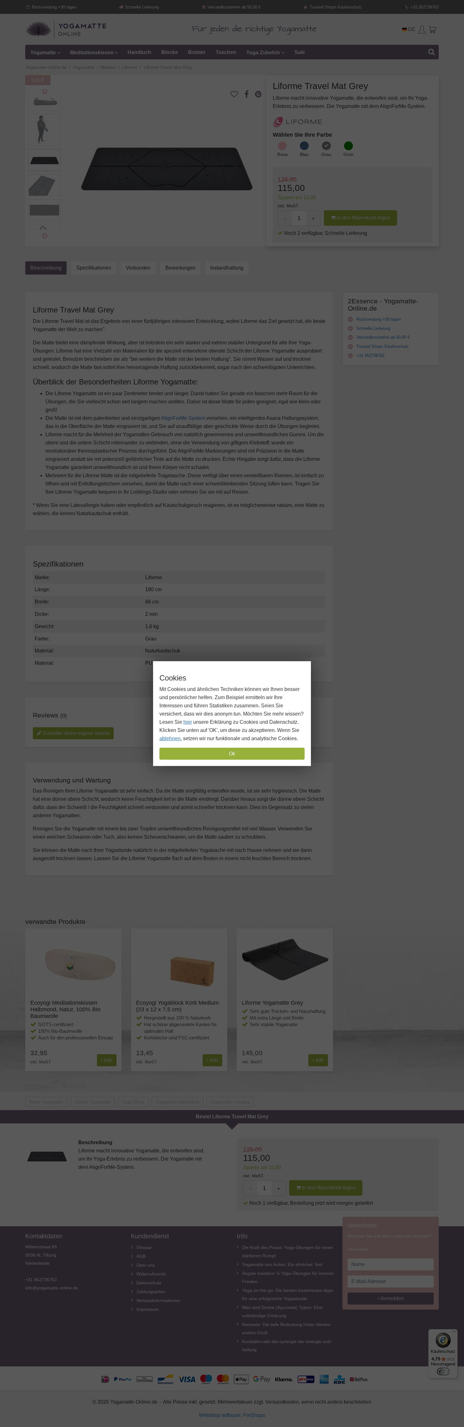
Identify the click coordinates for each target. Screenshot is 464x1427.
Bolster (196, 52)
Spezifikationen (93, 268)
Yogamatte (43, 52)
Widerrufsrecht (151, 1273)
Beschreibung (46, 268)
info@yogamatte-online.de (51, 1287)
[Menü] (454, 1333)
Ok (232, 753)
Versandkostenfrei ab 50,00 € (233, 7)
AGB (141, 1256)
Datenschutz (148, 1282)
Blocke (169, 52)
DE (411, 29)
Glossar (144, 1247)
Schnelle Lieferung (141, 7)
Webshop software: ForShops (232, 1415)
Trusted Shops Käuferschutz (335, 7)
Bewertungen (180, 268)
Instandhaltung (226, 268)
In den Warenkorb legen (363, 217)
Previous (44, 91)
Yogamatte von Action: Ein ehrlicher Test (282, 1264)
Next (44, 236)
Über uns (145, 1265)
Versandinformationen (158, 1300)
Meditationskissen (92, 52)
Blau (304, 154)
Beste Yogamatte (46, 1101)
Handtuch (139, 52)
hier (187, 722)
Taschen (226, 52)
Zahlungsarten (150, 1291)
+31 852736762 (424, 7)
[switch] (443, 1371)
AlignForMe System (183, 418)
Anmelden (392, 1298)
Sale (299, 52)
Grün (348, 154)
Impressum (147, 1309)
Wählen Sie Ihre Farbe (302, 135)
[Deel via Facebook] (249, 94)
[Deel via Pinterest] (261, 94)
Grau (326, 154)
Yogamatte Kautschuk (177, 1101)
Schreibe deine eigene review (75, 733)
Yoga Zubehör (263, 52)
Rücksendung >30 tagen (53, 7)
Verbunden (138, 268)
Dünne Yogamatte (93, 1101)
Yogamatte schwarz (230, 1101)
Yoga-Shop (133, 1101)
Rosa (282, 154)
